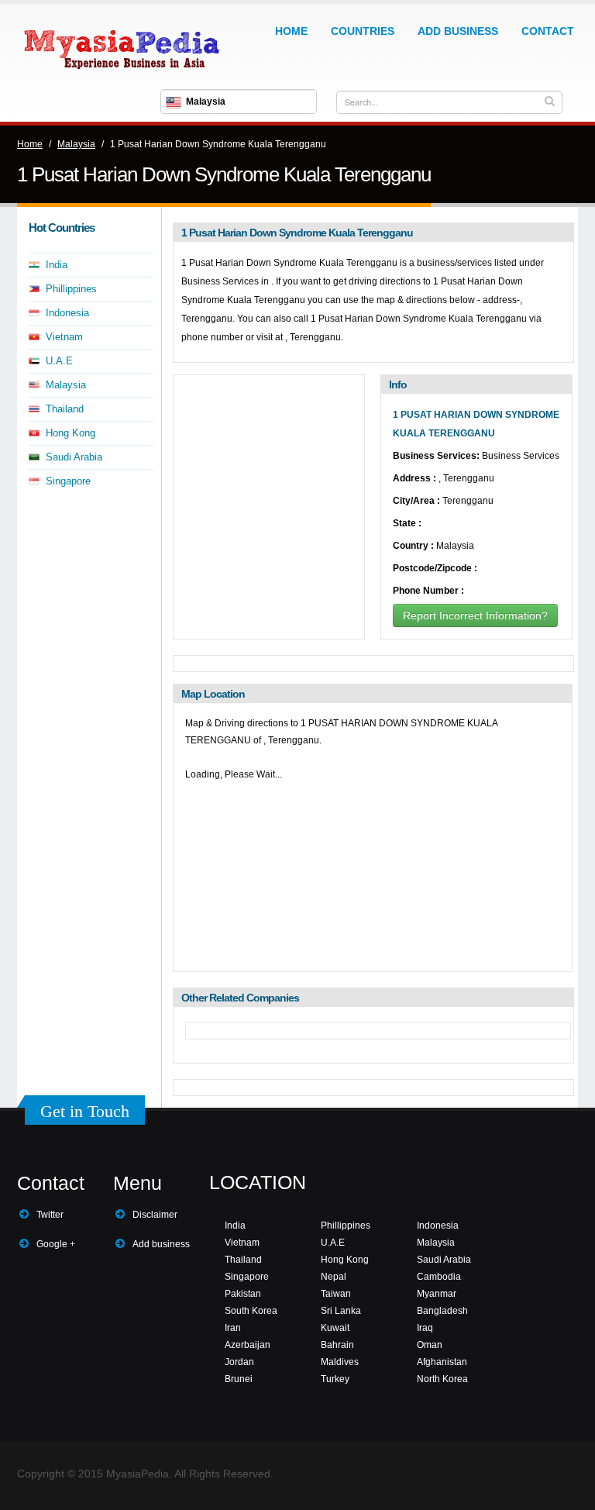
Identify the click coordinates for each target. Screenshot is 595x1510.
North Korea (442, 1379)
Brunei (239, 1379)
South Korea (251, 1310)
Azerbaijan (247, 1344)
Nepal (333, 1276)
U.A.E (59, 361)
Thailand (65, 409)
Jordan (239, 1362)
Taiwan (336, 1293)
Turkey (335, 1379)
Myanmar (436, 1293)
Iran (233, 1327)
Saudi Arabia (74, 457)
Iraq (425, 1327)
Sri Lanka (341, 1310)
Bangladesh (442, 1310)
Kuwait (335, 1327)
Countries (362, 31)
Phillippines (71, 289)
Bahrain (337, 1344)
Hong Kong (70, 433)
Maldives (340, 1362)
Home (291, 31)
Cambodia (439, 1276)
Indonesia (67, 313)
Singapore (68, 481)
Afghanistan (442, 1362)
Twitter (50, 1214)
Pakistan (243, 1293)
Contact (547, 31)
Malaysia (76, 144)
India (56, 265)
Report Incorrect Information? (475, 615)
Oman (429, 1344)
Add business (161, 1244)
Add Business (458, 31)
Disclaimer (154, 1214)
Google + (55, 1244)
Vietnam (64, 337)
